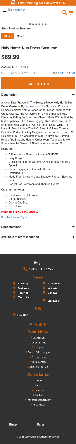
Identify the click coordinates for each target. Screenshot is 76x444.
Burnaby (22, 283)
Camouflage (31, 436)
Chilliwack (53, 300)
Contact (38, 395)
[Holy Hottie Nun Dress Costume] (30, 25)
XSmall (8, 36)
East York (23, 288)
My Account (38, 337)
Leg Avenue (32, 106)
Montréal (23, 297)
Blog (39, 385)
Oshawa (52, 292)
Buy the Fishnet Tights (14, 217)
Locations (38, 390)
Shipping (39, 347)
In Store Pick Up (39, 366)
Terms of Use (39, 361)
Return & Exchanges (38, 352)
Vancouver (54, 283)
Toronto (22, 292)
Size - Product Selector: (16, 28)
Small (20, 36)
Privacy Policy (38, 357)
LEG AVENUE (67, 72)
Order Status (38, 342)
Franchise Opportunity (38, 399)
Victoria (52, 288)
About (38, 380)
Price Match (38, 404)
